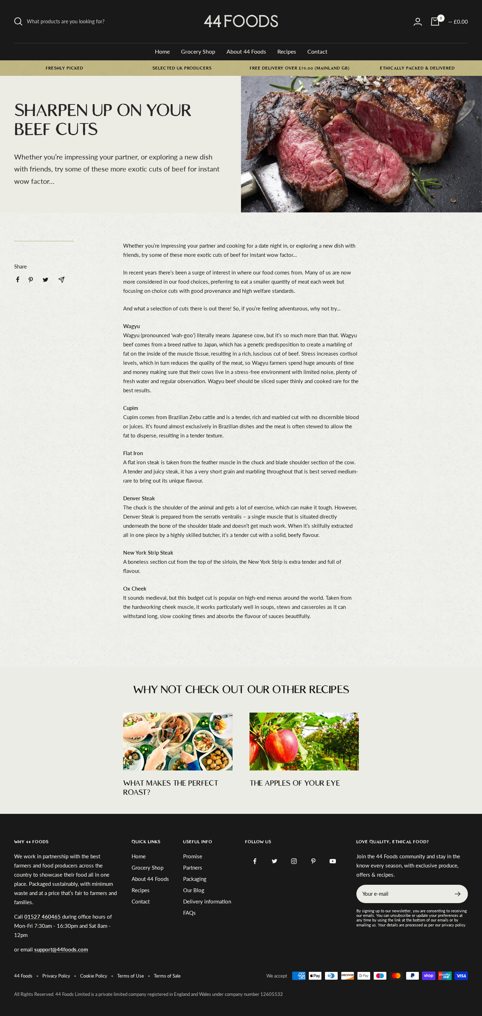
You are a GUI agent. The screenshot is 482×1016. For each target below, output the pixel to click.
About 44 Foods (246, 51)
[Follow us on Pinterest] (313, 861)
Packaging (194, 879)
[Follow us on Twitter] (274, 861)
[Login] (418, 22)
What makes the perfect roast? (170, 788)
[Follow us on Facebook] (255, 861)
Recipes (286, 51)
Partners (192, 867)
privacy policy (453, 925)
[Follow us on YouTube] (332, 861)
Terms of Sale (167, 976)
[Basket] (435, 21)
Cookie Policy (93, 976)
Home (162, 51)
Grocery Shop (198, 51)
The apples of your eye (294, 783)
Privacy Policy (56, 976)
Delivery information (207, 901)
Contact (317, 51)
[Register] (458, 893)
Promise (192, 856)
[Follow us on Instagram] (293, 861)
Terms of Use (130, 976)
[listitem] (17, 280)
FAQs (189, 912)
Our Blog (193, 890)
